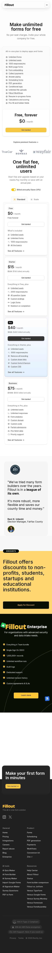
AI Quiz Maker (9, 870)
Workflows (31, 849)
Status (30, 878)
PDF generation (34, 841)
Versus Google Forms (36, 895)
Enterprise (7, 857)
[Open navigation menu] (47, 5)
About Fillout (32, 874)
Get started (26, 130)
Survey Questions (10, 891)
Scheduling (32, 837)
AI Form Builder (9, 874)
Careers (6, 845)
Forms (29, 832)
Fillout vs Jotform (35, 886)
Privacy (13, 938)
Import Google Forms (12, 882)
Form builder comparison (38, 882)
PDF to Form (8, 895)
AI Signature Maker (11, 886)
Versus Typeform (34, 891)
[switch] (13, 189)
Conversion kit (33, 853)
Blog (4, 853)
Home (5, 832)
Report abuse (9, 849)
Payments (31, 845)
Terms (21, 938)
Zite (29, 857)
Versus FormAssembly (36, 907)
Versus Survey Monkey (37, 899)
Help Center (32, 870)
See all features (16, 251)
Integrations (8, 841)
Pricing (6, 837)
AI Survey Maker (10, 878)
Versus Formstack (35, 903)
